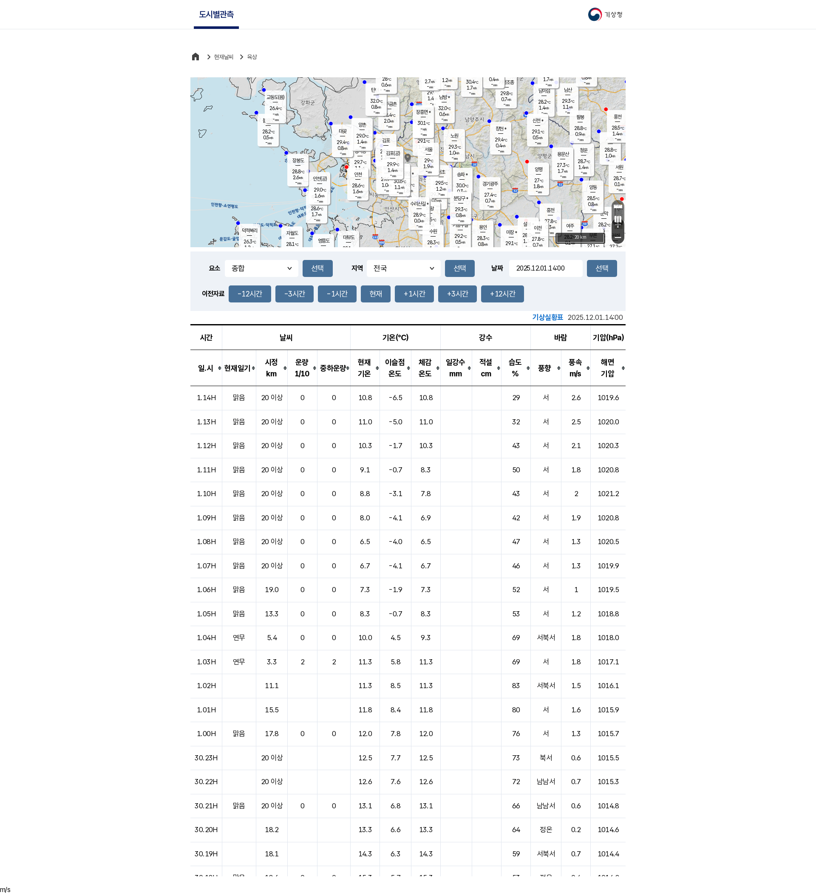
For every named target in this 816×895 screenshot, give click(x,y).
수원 (433, 231)
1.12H (206, 445)
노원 (454, 136)
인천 (358, 175)
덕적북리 (249, 231)
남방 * (444, 97)
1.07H (206, 566)
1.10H (206, 493)
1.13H (206, 422)
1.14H (206, 397)
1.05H (206, 614)
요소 (215, 268)
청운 (583, 150)
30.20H (206, 829)
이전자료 (213, 294)
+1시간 (414, 293)
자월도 (292, 233)
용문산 (563, 154)
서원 (619, 167)
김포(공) (393, 153)
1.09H (206, 518)
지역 (357, 268)
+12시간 (503, 293)
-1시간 (337, 293)
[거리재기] (618, 206)
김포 (386, 141)
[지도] (618, 219)
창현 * (501, 129)
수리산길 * (419, 204)
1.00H (206, 733)
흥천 (550, 210)
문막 (604, 214)
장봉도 (298, 161)
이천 (537, 228)
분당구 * (460, 198)
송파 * (462, 175)
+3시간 (457, 293)
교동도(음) (275, 97)
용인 (483, 227)
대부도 (348, 237)
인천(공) (320, 179)
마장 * (511, 232)
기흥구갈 (460, 225)
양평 (538, 169)
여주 (570, 226)
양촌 (362, 125)
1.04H (206, 637)
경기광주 (490, 184)
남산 (568, 90)
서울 (428, 149)
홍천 (617, 117)
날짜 (497, 268)
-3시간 (294, 293)
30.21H (206, 806)
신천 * (538, 121)
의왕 (430, 209)
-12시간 (250, 293)
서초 (441, 172)
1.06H (206, 589)
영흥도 (323, 241)
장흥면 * (423, 112)
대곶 (342, 131)
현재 (375, 293)
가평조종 (506, 82)
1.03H (206, 662)
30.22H (206, 781)
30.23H (206, 758)
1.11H (206, 470)
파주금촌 (389, 104)
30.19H (206, 854)
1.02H (206, 685)
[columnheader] (206, 368)
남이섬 (544, 91)
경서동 (360, 151)
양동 (593, 187)
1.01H (206, 710)
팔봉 (580, 117)
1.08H (206, 541)
